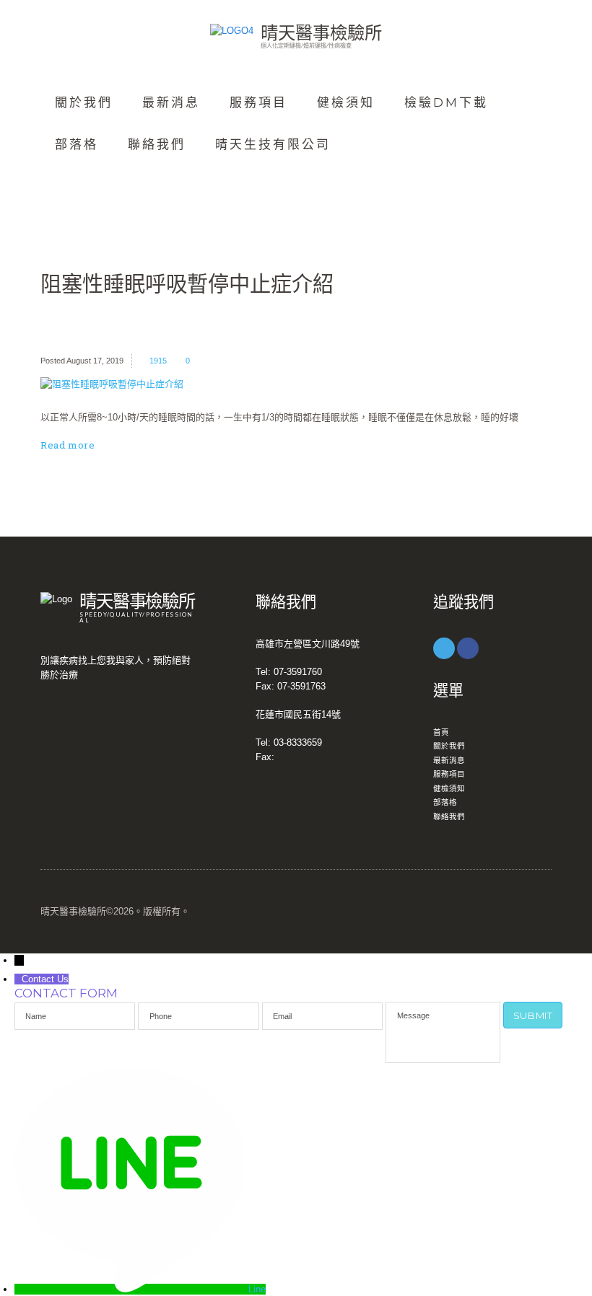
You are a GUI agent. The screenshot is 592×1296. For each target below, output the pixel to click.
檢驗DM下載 (446, 102)
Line (257, 1289)
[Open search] (60, 182)
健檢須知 (346, 102)
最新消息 (171, 102)
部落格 (76, 144)
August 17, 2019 (94, 360)
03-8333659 (298, 742)
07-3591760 (298, 671)
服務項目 (258, 102)
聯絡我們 (157, 144)
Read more (67, 444)
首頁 (441, 732)
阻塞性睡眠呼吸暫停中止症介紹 (187, 283)
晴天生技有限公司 (273, 144)
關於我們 (84, 102)
